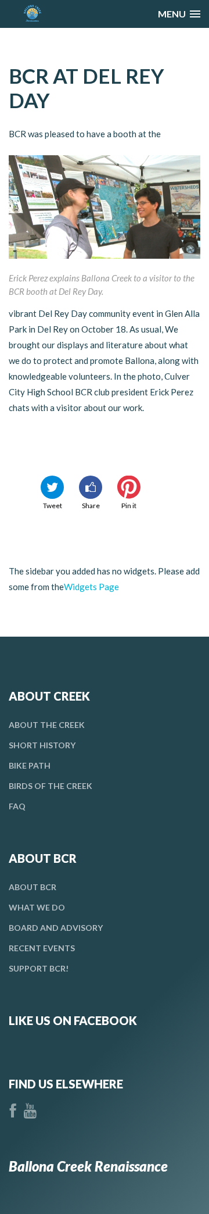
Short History (42, 745)
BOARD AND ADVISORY (56, 928)
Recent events (42, 948)
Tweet (52, 505)
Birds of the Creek (50, 786)
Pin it (128, 505)
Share (91, 505)
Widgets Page (91, 586)
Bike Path (30, 765)
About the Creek (47, 725)
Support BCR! (39, 968)
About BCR (32, 887)
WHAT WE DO (37, 907)
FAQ (17, 806)
